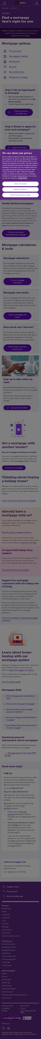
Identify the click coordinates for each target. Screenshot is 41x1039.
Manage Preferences (20, 189)
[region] (20, 174)
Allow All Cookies (20, 184)
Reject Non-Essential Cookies (20, 195)
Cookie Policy (22, 178)
